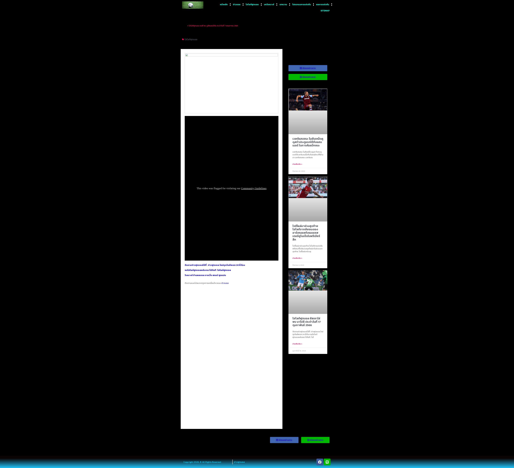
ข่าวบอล (236, 4)
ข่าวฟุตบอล (239, 462)
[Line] (327, 462)
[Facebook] (319, 462)
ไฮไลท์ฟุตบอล (252, 4)
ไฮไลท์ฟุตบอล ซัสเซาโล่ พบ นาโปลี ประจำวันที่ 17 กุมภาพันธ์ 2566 (306, 321)
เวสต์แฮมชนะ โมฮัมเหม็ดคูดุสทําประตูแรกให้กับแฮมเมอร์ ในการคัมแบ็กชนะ (307, 142)
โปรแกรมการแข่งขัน (301, 4)
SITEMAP (325, 10)
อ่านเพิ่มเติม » (297, 164)
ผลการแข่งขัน (322, 4)
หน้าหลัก (224, 4)
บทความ (283, 4)
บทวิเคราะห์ (269, 4)
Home (184, 25)
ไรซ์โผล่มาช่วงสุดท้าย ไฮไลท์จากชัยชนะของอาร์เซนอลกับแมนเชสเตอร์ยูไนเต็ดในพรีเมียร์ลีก (306, 233)
